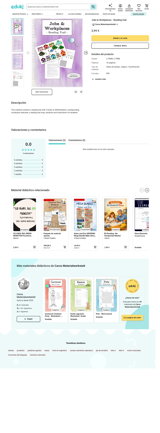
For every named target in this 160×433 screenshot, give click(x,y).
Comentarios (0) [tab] (76, 140)
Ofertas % (59, 14)
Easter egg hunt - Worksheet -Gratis (78, 315)
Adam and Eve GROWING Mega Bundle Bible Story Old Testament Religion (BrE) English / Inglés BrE (84, 234)
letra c (113, 350)
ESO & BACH (36, 14)
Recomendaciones (92, 14)
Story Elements (141, 233)
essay (47, 350)
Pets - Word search (104, 314)
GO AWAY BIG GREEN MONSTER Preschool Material (22, 234)
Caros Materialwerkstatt (105, 24)
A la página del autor (132, 318)
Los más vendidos (74, 14)
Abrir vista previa (41, 92)
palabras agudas (34, 350)
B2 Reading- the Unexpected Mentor (112, 234)
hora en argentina (59, 350)
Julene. (107, 238)
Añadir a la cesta (120, 38)
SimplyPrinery (140, 236)
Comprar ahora (120, 46)
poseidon (20, 350)
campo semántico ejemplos (81, 350)
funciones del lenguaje (17, 355)
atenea (11, 350)
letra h (121, 350)
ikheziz (16, 238)
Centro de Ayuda (109, 14)
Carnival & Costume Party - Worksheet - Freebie (53, 315)
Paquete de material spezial (52, 234)
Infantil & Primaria (19, 14)
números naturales (37, 355)
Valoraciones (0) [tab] (57, 140)
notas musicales (134, 350)
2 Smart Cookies (50, 238)
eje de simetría (102, 350)
